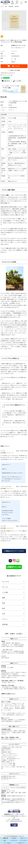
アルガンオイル (13, 197)
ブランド (5, 619)
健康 (3, 597)
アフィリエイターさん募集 (8, 765)
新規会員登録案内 (6, 748)
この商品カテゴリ (21, 842)
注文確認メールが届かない (8, 760)
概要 (5, 840)
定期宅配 (5, 624)
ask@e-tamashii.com (16, 821)
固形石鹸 (17, 6)
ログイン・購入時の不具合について (10, 758)
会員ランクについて (6, 750)
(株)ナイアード (12, 181)
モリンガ (5, 587)
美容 (6, 6)
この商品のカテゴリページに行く (14, 551)
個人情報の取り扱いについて (8, 778)
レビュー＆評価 (7, 842)
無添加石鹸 (11, 6)
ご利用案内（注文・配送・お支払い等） (11, 747)
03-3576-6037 (16, 819)
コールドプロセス (23, 840)
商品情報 (14, 838)
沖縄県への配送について (7, 761)
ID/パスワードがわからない (8, 757)
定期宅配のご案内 (6, 752)
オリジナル (5, 581)
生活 (3, 614)
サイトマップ (4, 779)
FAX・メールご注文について (8, 753)
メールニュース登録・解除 (8, 763)
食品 (3, 608)
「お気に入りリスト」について (9, 755)
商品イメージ (23, 838)
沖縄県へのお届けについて (8, 693)
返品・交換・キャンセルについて (8, 72)
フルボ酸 (5, 592)
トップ (2, 6)
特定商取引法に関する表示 (8, 776)
